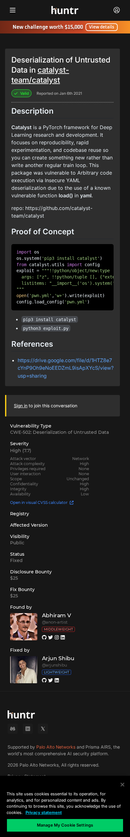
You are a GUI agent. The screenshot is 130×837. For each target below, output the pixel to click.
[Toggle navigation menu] (12, 10)
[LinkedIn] (28, 729)
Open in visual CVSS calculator (39, 502)
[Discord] (13, 729)
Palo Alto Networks (55, 747)
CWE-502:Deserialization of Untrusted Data (59, 432)
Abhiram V (56, 615)
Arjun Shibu (58, 658)
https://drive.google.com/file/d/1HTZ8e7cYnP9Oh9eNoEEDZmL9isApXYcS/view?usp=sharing (66, 368)
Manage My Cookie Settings (65, 825)
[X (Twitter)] (43, 729)
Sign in (20, 405)
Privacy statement (44, 812)
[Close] (122, 785)
